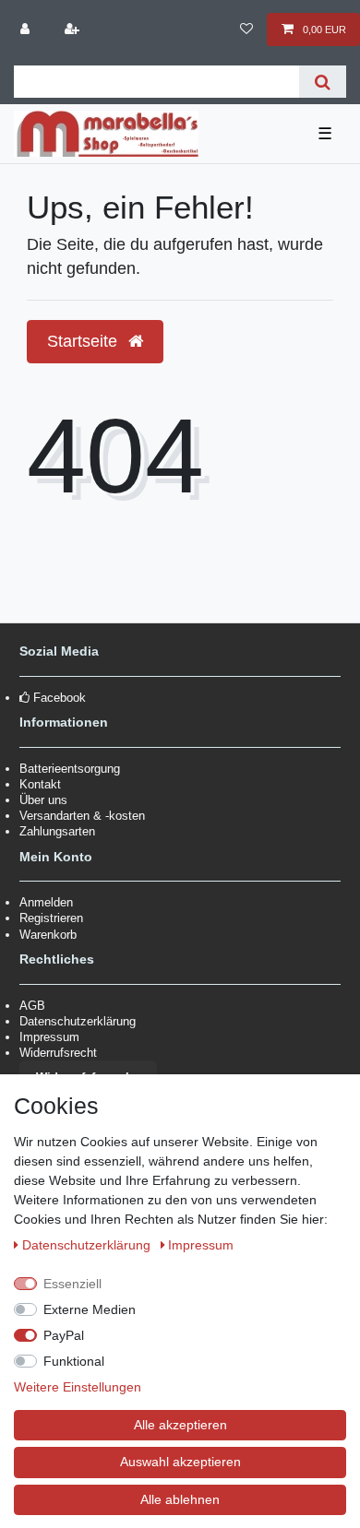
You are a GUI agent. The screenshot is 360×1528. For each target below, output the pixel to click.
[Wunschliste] (246, 29)
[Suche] (322, 81)
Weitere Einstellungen (77, 1387)
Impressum (49, 1037)
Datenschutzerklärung (77, 1021)
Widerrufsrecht (58, 1053)
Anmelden (46, 902)
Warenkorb (48, 935)
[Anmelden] (26, 29)
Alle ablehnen (180, 1499)
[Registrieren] (73, 29)
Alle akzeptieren (180, 1424)
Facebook (59, 698)
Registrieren (51, 918)
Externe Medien (89, 1309)
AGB (32, 1006)
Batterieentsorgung (69, 769)
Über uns (43, 800)
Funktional (73, 1361)
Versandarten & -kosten (82, 816)
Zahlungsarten (57, 831)
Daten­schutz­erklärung (88, 1245)
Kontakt (40, 784)
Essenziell (72, 1283)
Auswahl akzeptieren (180, 1461)
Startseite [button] (84, 341)
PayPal (63, 1335)
